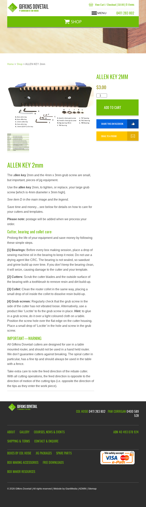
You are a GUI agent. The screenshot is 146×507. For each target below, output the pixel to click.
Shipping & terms (18, 441)
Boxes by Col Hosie (19, 453)
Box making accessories (22, 462)
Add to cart (112, 107)
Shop (19, 64)
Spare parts (64, 453)
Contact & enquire (46, 441)
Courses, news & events (49, 432)
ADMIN (82, 488)
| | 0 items (114, 4)
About (11, 432)
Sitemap (92, 488)
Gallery (24, 432)
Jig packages (44, 453)
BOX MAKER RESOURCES (21, 471)
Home (10, 64)
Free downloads (53, 462)
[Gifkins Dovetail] (28, 7)
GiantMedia (71, 488)
